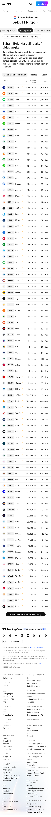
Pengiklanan (31, 804)
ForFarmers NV (18, 467)
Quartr (39, 663)
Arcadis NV (18, 268)
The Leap (30, 702)
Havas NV (18, 377)
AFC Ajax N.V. (18, 540)
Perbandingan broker (35, 699)
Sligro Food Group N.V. (18, 425)
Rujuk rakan (7, 772)
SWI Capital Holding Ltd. (18, 395)
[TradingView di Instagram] (22, 635)
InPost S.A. (18, 286)
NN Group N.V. (18, 154)
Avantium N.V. (18, 304)
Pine (4, 702)
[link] (22, 36)
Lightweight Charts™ (34, 791)
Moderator (6, 781)
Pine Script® (7, 749)
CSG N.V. (18, 208)
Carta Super (7, 678)
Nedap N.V (18, 443)
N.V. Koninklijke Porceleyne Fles (18, 534)
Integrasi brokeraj (33, 806)
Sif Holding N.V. (18, 485)
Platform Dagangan (34, 796)
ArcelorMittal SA (18, 117)
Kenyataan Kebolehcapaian (37, 768)
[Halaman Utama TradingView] (9, 4)
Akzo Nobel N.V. (18, 190)
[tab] (25, 30)
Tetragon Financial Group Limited (18, 419)
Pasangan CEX (8, 696)
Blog (28, 728)
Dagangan (6, 788)
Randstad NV (18, 232)
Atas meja (6, 759)
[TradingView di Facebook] (10, 635)
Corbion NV (18, 341)
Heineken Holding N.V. (18, 244)
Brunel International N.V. (18, 431)
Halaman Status (32, 776)
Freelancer (6, 807)
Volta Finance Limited (18, 522)
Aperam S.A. (18, 280)
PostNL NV (18, 401)
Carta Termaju (32, 793)
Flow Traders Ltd (18, 329)
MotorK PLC (18, 606)
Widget (29, 785)
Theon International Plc (18, 335)
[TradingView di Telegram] (34, 635)
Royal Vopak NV (18, 317)
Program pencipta (9, 775)
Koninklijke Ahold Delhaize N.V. (18, 124)
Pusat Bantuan (32, 731)
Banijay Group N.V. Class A (18, 461)
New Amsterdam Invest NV (18, 594)
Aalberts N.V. (18, 238)
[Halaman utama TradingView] (12, 629)
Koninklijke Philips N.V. (18, 184)
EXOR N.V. (18, 220)
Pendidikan (7, 791)
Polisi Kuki (30, 765)
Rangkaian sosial (9, 767)
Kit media (30, 736)
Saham (5, 686)
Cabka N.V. (18, 564)
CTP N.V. (18, 323)
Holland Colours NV (18, 498)
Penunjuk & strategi (10, 801)
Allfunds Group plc (18, 365)
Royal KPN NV (18, 166)
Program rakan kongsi (35, 809)
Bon (4, 691)
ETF (4, 688)
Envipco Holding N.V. (18, 455)
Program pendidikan (34, 812)
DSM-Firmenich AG (18, 130)
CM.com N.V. (18, 510)
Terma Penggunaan (34, 757)
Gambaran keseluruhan (35, 694)
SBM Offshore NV (18, 202)
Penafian (30, 759)
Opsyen (5, 744)
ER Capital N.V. (18, 600)
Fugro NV (18, 371)
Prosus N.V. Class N (18, 111)
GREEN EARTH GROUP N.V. (18, 504)
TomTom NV (18, 413)
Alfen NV (18, 250)
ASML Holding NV (18, 87)
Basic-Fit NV (18, 311)
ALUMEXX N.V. (18, 582)
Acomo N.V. (18, 449)
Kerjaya (29, 733)
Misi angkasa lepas (34, 725)
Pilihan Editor (7, 794)
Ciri (27, 678)
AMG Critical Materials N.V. (18, 256)
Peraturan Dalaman (10, 778)
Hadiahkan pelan (33, 686)
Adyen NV (18, 99)
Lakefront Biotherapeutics (18, 347)
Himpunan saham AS (34, 715)
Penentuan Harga (33, 681)
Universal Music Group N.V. (18, 148)
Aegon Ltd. (18, 178)
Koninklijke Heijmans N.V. (18, 292)
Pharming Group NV (18, 274)
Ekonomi (5, 722)
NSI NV (18, 389)
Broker (29, 696)
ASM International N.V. (18, 105)
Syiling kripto (7, 694)
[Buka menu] (3, 3)
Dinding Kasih (7, 770)
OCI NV (18, 353)
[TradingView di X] (4, 635)
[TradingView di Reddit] (46, 635)
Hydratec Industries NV (18, 546)
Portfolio (5, 738)
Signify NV (18, 298)
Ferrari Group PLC (18, 479)
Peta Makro (7, 746)
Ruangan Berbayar (10, 809)
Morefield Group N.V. (18, 558)
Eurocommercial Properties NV (18, 383)
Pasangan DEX (8, 699)
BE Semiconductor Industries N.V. (18, 142)
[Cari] (30, 3)
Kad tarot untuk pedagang (37, 746)
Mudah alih (6, 757)
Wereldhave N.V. (18, 407)
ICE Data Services (36, 647)
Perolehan (6, 725)
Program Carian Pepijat (35, 773)
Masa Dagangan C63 (35, 749)
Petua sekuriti (32, 770)
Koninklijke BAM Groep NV (18, 262)
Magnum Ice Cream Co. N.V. (18, 196)
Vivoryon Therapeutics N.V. (18, 528)
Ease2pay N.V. (18, 552)
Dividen (5, 728)
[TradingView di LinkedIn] (28, 635)
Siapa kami (30, 722)
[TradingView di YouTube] (16, 635)
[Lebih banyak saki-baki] (14, 11)
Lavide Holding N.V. (18, 570)
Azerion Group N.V (18, 516)
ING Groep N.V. (18, 93)
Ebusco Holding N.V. (18, 473)
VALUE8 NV (18, 576)
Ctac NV (18, 588)
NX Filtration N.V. (18, 491)
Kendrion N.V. (18, 437)
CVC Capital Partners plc (18, 226)
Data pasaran (31, 683)
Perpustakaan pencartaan (37, 788)
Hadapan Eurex (32, 712)
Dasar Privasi (31, 762)
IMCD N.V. (18, 214)
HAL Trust (18, 359)
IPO (3, 731)
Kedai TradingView (33, 744)
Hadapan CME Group (35, 709)
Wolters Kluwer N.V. (18, 136)
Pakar (4, 804)
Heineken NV (18, 160)
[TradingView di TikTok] (40, 635)
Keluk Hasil (6, 741)
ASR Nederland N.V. (18, 172)
